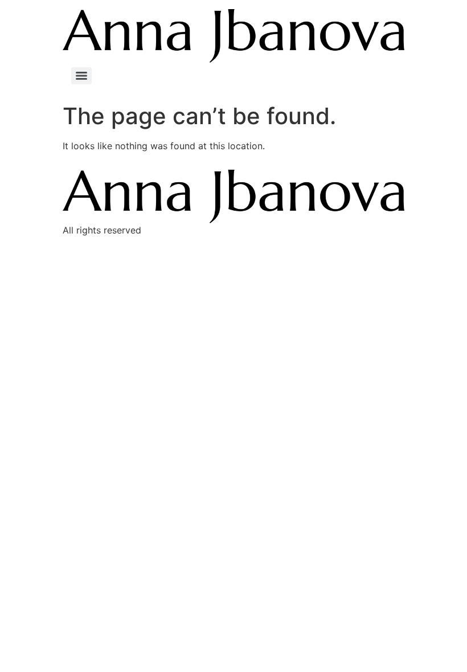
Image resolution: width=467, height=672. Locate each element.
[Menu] (81, 75)
